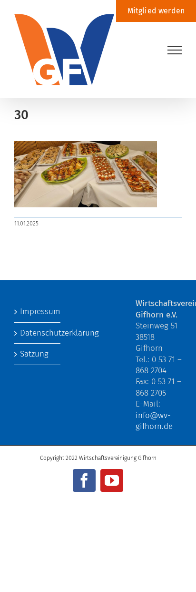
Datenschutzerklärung (38, 333)
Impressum (38, 311)
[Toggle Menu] (175, 50)
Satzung (34, 354)
